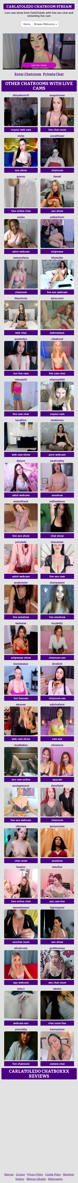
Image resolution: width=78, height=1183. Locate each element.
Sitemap (9, 1174)
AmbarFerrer (57, 217)
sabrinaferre (57, 704)
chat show (57, 536)
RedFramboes (57, 501)
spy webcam (21, 982)
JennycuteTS (57, 826)
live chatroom (21, 1063)
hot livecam (21, 698)
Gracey (21, 176)
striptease (57, 251)
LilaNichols (21, 298)
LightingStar (57, 907)
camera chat (57, 1063)
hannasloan (57, 1029)
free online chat (21, 211)
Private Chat (53, 74)
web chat (20, 332)
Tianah (57, 176)
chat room (21, 860)
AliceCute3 (57, 298)
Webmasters (55, 1179)
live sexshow (21, 617)
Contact (20, 1174)
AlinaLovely (21, 948)
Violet (20, 136)
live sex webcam (57, 292)
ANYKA (21, 217)
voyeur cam (57, 414)
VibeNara (21, 826)
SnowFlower (57, 136)
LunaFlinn (20, 420)
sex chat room (57, 982)
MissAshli (21, 379)
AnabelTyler (21, 582)
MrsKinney (57, 420)
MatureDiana (21, 257)
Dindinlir (57, 664)
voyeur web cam (21, 129)
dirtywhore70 (21, 95)
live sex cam (57, 576)
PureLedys (21, 339)
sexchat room (21, 942)
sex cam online (21, 779)
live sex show (21, 536)
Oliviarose (57, 745)
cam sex (57, 739)
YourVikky (21, 1029)
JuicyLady (20, 542)
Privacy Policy (35, 1174)
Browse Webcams (45, 24)
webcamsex (57, 332)
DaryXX (21, 460)
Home (26, 24)
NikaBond (57, 339)
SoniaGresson (20, 785)
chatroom (57, 170)
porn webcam (57, 454)
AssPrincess (57, 95)
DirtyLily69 (57, 785)
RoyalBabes (21, 745)
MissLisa (57, 867)
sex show (21, 170)
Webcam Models (36, 1179)
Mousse (21, 704)
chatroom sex (57, 657)
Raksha (57, 988)
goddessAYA (57, 948)
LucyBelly (57, 623)
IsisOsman (57, 542)
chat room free (57, 1023)
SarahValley (57, 460)
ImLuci (21, 988)
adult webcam (21, 251)
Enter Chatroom (28, 74)
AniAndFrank (20, 501)
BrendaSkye (21, 664)
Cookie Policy (53, 1174)
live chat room (57, 129)
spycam (57, 779)
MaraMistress (21, 907)
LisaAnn (20, 867)
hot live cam (20, 373)
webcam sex (20, 1023)
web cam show (21, 454)
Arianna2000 (57, 379)
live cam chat (57, 373)
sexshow (57, 495)
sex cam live (57, 901)
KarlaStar (21, 623)
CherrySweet (57, 582)
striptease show (21, 657)
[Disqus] (39, 1126)
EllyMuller (57, 257)
